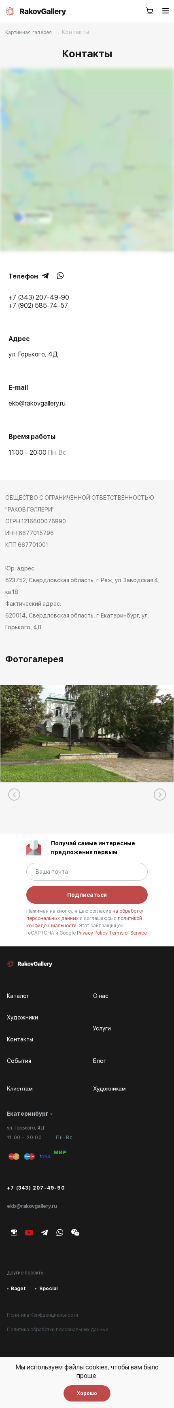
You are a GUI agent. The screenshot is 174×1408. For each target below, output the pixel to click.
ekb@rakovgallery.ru (32, 1206)
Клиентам (20, 1088)
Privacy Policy (93, 933)
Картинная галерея (28, 32)
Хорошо (87, 1393)
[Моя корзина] (150, 11)
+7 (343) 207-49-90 (36, 1188)
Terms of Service (128, 933)
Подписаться (87, 895)
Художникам (109, 1088)
